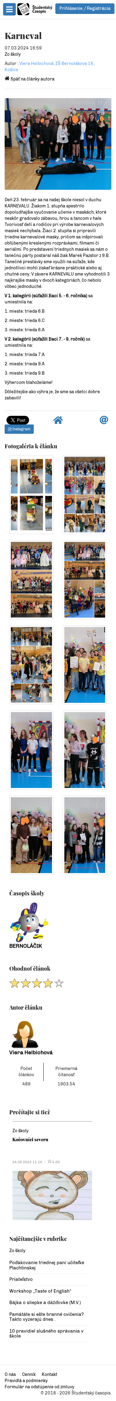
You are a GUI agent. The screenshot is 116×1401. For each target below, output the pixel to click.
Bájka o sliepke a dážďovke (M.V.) (45, 1302)
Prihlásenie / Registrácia (84, 8)
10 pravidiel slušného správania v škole (46, 1333)
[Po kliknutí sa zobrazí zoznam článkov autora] (49, 1033)
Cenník (29, 1374)
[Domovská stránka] (58, 421)
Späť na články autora (32, 79)
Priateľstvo (21, 1279)
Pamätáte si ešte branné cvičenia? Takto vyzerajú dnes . (46, 1317)
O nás (10, 1374)
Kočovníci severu (30, 1139)
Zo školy (13, 54)
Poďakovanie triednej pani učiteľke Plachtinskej (46, 1265)
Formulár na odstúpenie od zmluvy (39, 1387)
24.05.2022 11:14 (27, 1162)
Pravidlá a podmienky (26, 1380)
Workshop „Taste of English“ (40, 1291)
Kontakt (49, 1374)
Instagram (20, 429)
